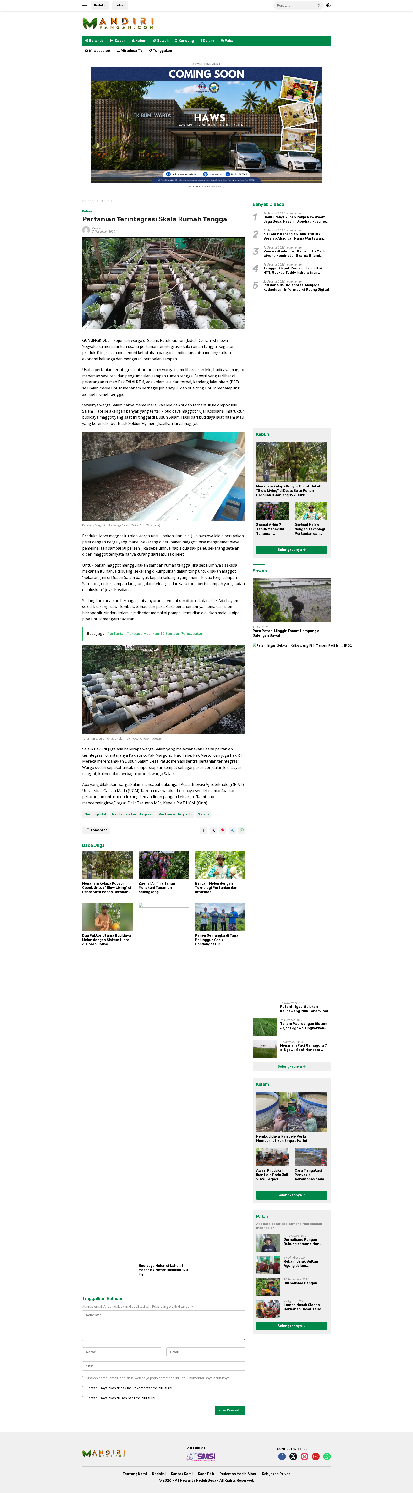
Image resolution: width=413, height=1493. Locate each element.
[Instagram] (304, 1457)
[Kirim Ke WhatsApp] (241, 830)
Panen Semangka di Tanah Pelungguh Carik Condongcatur (217, 940)
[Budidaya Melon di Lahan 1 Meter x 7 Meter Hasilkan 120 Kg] (164, 1082)
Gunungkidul (95, 814)
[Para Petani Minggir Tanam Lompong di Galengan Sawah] (292, 600)
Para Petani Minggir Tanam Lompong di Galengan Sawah (286, 633)
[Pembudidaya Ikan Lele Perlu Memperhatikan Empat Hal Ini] (291, 1112)
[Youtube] (316, 1457)
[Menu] (85, 5)
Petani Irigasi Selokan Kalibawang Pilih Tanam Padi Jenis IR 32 (304, 1009)
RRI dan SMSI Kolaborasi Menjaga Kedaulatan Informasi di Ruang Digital (296, 287)
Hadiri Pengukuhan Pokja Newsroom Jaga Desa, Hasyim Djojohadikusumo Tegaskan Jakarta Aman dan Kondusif (296, 219)
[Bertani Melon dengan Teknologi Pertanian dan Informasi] (220, 865)
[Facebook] (282, 1457)
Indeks (120, 5)
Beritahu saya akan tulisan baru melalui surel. (121, 1398)
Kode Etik (206, 1474)
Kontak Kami (182, 1474)
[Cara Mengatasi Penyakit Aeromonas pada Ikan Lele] (311, 1157)
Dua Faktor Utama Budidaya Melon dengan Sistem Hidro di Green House (106, 940)
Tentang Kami (135, 1474)
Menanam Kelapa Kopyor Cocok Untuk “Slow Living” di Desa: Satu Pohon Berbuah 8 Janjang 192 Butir (106, 888)
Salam (203, 814)
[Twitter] (293, 1457)
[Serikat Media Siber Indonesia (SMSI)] (201, 1457)
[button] (319, 5)
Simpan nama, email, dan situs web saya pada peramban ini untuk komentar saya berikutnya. (158, 1378)
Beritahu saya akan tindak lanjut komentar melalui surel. (129, 1388)
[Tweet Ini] (213, 830)
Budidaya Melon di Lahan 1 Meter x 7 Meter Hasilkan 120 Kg (163, 1270)
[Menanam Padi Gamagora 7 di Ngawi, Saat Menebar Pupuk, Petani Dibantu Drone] (265, 1049)
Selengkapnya (290, 550)
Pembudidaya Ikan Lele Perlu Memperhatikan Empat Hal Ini (281, 1138)
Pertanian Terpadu (175, 814)
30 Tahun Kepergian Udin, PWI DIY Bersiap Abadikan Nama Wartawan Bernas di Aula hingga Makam (293, 236)
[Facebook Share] (203, 830)
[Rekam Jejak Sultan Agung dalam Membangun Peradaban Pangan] (268, 1265)
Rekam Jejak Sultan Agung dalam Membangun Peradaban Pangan (304, 1263)
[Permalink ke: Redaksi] (86, 229)
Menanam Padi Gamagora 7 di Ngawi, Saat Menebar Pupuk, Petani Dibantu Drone (305, 1048)
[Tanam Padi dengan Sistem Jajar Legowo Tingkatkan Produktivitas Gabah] (265, 1027)
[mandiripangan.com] (118, 23)
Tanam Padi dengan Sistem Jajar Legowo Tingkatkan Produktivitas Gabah (303, 1026)
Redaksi (100, 5)
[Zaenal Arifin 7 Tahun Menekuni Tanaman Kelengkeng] (164, 865)
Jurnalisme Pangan (300, 1283)
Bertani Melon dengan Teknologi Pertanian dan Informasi (216, 887)
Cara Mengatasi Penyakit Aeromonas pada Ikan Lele (309, 1175)
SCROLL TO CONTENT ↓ (206, 186)
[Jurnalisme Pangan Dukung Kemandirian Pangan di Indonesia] (268, 1243)
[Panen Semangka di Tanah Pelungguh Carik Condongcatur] (220, 917)
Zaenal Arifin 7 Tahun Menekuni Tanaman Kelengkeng (157, 887)
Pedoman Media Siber (238, 1474)
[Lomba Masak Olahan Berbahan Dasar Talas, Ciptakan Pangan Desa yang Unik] (268, 1309)
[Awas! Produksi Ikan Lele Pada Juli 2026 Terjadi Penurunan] (272, 1157)
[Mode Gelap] (328, 5)
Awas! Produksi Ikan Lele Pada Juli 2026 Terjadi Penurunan (272, 1175)
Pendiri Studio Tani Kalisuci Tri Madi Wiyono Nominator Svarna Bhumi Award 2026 (294, 253)
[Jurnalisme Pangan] (268, 1287)
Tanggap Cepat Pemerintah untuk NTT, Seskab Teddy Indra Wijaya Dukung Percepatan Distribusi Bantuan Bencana (293, 270)
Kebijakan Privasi (276, 1474)
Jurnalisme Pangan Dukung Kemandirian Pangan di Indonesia (301, 1242)
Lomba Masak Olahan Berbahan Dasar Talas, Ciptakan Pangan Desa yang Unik (303, 1307)
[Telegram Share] (232, 830)
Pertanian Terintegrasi (132, 814)
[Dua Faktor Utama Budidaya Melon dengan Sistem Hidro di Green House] (107, 917)
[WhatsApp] (327, 1457)
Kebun (87, 211)
